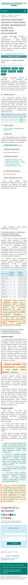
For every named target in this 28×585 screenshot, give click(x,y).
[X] (10, 515)
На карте (4, 71)
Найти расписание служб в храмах (13, 565)
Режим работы (5, 68)
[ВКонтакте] (4, 515)
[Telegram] (8, 515)
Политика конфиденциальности (12, 571)
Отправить (14, 543)
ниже (10, 111)
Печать (3, 74)
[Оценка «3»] (16, 531)
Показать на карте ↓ (14, 56)
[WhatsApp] (15, 515)
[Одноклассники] (6, 515)
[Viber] (13, 515)
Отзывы (20, 71)
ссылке (15, 228)
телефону (23, 311)
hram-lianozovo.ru (18, 252)
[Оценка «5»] (22, 531)
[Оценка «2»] (12, 531)
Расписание (12, 71)
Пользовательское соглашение (12, 569)
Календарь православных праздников (14, 567)
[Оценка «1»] (9, 531)
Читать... (14, 372)
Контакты (14, 68)
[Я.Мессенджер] (2, 515)
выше (24, 342)
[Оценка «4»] (19, 531)
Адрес (21, 68)
